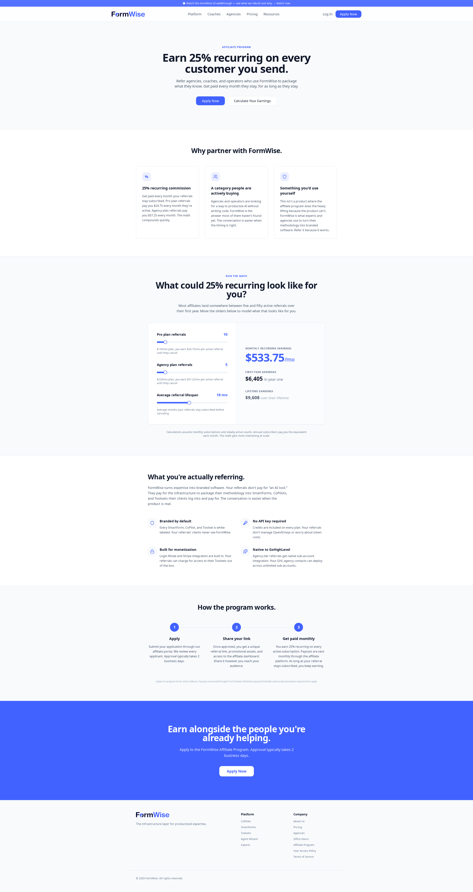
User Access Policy (304, 850)
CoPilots (246, 821)
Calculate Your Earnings (252, 101)
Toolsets (246, 833)
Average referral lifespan (177, 395)
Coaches (214, 14)
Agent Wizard (249, 839)
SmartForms (248, 827)
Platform (195, 14)
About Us (299, 821)
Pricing (252, 14)
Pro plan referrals (171, 334)
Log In (328, 14)
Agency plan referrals (174, 364)
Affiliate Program (303, 845)
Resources (271, 14)
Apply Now (348, 14)
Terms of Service (303, 856)
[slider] (165, 342)
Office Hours (301, 839)
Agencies (234, 14)
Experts (245, 845)
